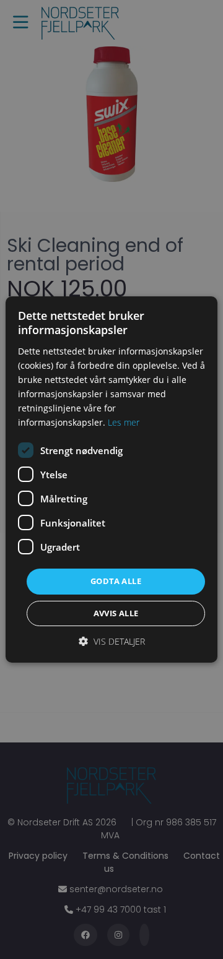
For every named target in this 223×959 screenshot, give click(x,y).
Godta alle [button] (115, 581)
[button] (112, 641)
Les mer (123, 422)
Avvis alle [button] (116, 613)
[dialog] (111, 479)
